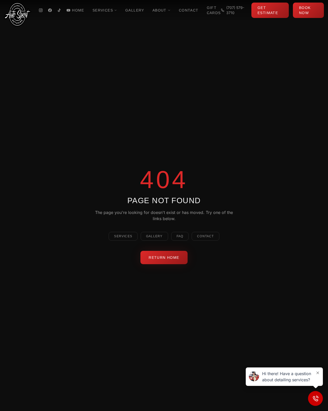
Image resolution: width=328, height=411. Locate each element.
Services (103, 10)
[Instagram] (40, 10)
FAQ (180, 236)
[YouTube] (68, 10)
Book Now (305, 10)
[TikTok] (59, 10)
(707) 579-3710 (235, 10)
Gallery (134, 10)
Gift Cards (214, 10)
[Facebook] (50, 10)
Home (78, 10)
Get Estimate (268, 10)
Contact (189, 10)
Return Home (164, 257)
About (159, 10)
